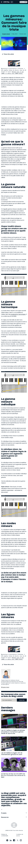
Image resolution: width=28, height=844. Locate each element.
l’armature (13, 211)
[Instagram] (21, 840)
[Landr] (14, 825)
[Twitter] (17, 840)
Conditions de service (19, 835)
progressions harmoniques (18, 314)
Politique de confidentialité (4, 835)
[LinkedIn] (10, 840)
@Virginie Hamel (5, 687)
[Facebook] (14, 840)
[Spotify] (7, 840)
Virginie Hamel (6, 33)
